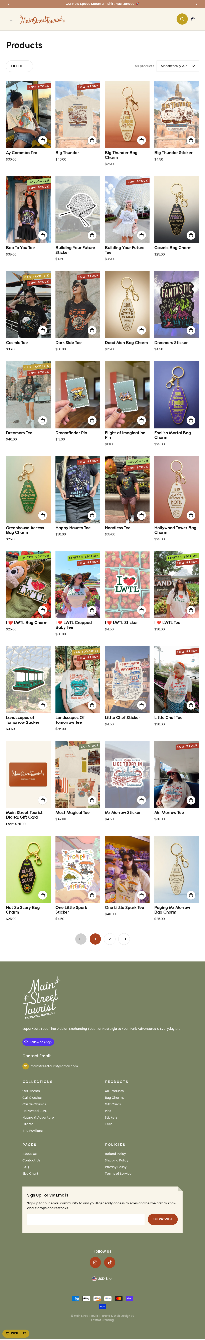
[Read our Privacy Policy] (171, 694)
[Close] (176, 620)
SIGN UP (142, 710)
